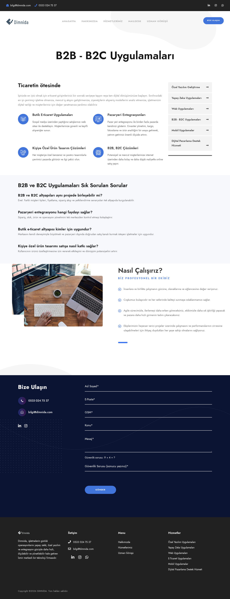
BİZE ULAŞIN (213, 20)
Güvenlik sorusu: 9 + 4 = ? (100, 457)
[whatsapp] (223, 5)
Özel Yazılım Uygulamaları (182, 542)
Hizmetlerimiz (125, 547)
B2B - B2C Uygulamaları (186, 119)
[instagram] (216, 5)
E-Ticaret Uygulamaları (179, 558)
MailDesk (134, 21)
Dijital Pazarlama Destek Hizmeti (186, 143)
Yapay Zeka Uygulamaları (187, 98)
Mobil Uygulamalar (183, 130)
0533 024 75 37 (82, 542)
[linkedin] (209, 5)
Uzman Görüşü (157, 21)
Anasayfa (69, 21)
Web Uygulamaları (183, 109)
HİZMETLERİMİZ (113, 21)
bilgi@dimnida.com (40, 412)
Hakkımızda (90, 21)
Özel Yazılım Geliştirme (186, 87)
